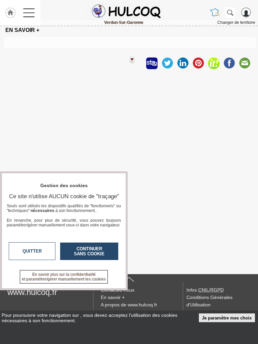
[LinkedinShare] (182, 63)
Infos (205, 290)
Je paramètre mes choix (227, 317)
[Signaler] (136, 63)
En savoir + (113, 297)
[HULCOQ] (123, 11)
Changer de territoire (236, 22)
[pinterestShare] (198, 63)
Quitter (32, 251)
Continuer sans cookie (89, 251)
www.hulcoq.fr (32, 292)
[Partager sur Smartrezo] (152, 63)
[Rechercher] (230, 12)
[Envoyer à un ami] (244, 63)
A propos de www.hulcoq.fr (129, 304)
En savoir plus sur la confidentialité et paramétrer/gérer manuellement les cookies (64, 277)
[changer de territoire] (215, 12)
